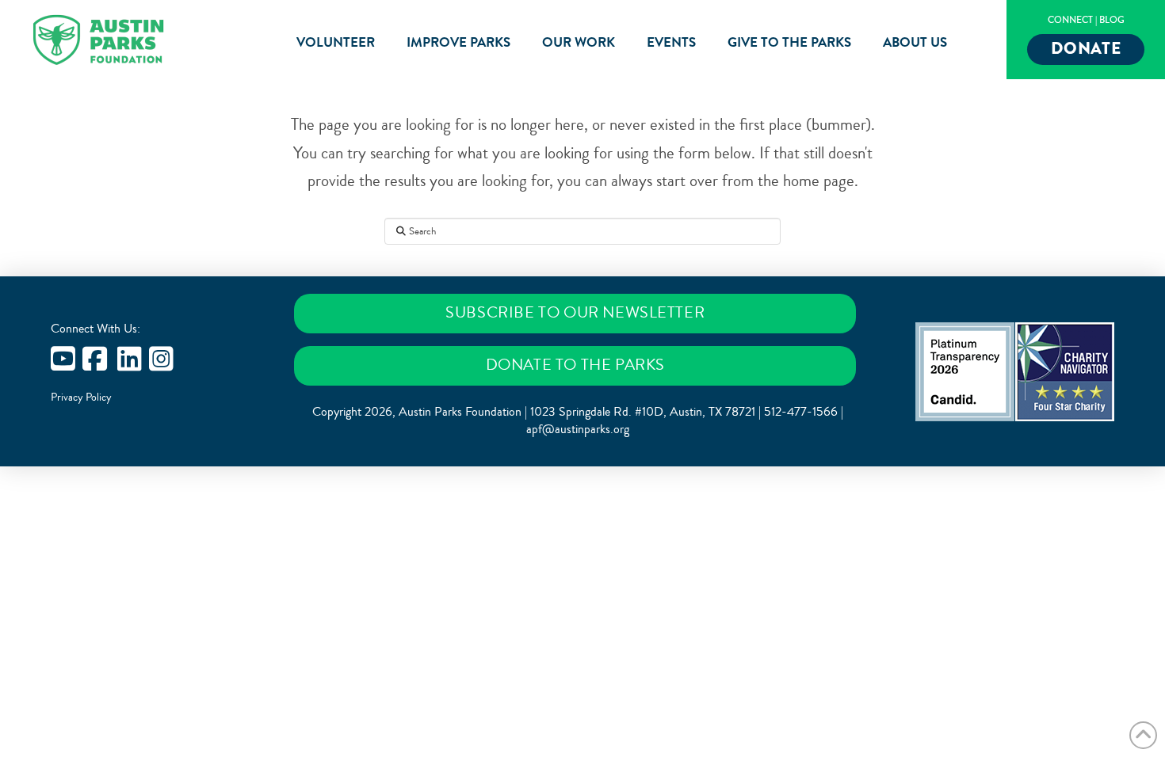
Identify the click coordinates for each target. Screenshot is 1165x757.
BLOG (1112, 20)
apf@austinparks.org (577, 429)
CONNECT (1070, 20)
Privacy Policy (81, 397)
